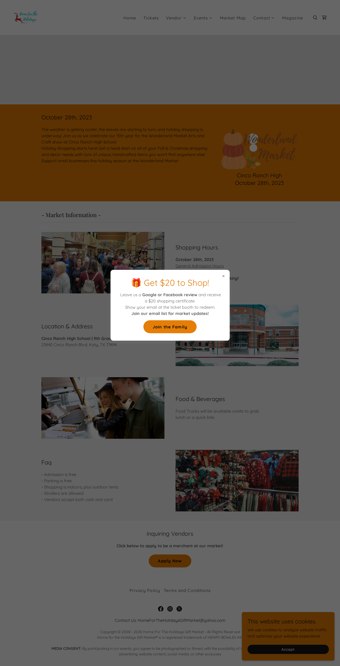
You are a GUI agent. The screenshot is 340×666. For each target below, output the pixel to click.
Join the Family (170, 327)
